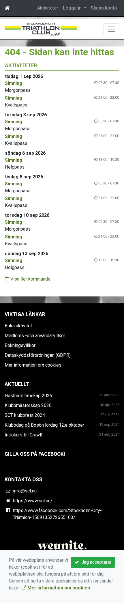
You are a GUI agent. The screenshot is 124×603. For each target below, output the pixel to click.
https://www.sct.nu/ (32, 500)
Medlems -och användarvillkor (35, 335)
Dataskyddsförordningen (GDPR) (38, 355)
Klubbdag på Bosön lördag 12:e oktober (44, 425)
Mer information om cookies (33, 365)
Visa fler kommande (29, 279)
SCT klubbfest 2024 (25, 415)
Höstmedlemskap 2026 (28, 395)
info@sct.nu (25, 491)
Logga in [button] (73, 8)
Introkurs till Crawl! (23, 435)
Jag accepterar (95, 562)
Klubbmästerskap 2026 (28, 405)
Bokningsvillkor (20, 345)
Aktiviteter (47, 8)
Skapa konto (104, 8)
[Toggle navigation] (111, 29)
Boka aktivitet (18, 325)
